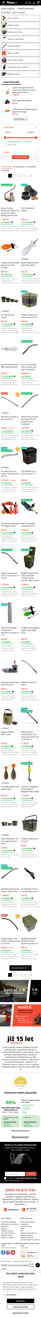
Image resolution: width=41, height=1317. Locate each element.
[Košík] (38, 2)
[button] (34, 2)
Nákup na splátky (7, 1237)
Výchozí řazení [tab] (7, 167)
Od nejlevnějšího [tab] (19, 167)
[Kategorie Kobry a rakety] (20, 18)
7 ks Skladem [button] (6, 222)
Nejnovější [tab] (5, 170)
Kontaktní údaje (26, 1226)
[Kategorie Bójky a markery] (20, 53)
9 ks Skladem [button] (26, 324)
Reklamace (5, 1226)
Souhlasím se (11, 1178)
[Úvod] (13, 3)
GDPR (23, 1229)
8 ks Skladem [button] (26, 691)
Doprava (4, 1229)
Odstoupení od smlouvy (9, 1224)
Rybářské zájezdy (27, 1237)
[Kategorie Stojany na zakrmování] (20, 39)
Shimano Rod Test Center (30, 1240)
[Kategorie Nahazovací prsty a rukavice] (20, 67)
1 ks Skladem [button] (6, 642)
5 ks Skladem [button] (26, 642)
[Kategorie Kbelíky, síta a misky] (20, 32)
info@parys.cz (13, 1209)
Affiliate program (27, 1235)
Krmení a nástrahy (8, 8)
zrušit (21, 1181)
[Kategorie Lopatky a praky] (20, 25)
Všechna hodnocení (20, 1130)
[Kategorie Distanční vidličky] (20, 46)
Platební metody (7, 1231)
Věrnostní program (8, 1233)
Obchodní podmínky (8, 1222)
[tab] (20, 127)
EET (22, 1231)
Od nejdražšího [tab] (31, 167)
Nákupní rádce (6, 1235)
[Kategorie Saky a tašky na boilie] (20, 60)
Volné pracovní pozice (29, 1233)
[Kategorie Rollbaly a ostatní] (20, 74)
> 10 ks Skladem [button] (27, 222)
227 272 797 (31, 1208)
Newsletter (25, 1224)
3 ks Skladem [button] (26, 798)
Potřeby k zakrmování (26, 8)
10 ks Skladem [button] (6, 274)
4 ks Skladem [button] (6, 483)
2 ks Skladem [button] (26, 376)
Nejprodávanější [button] (11, 82)
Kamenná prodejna (28, 1222)
